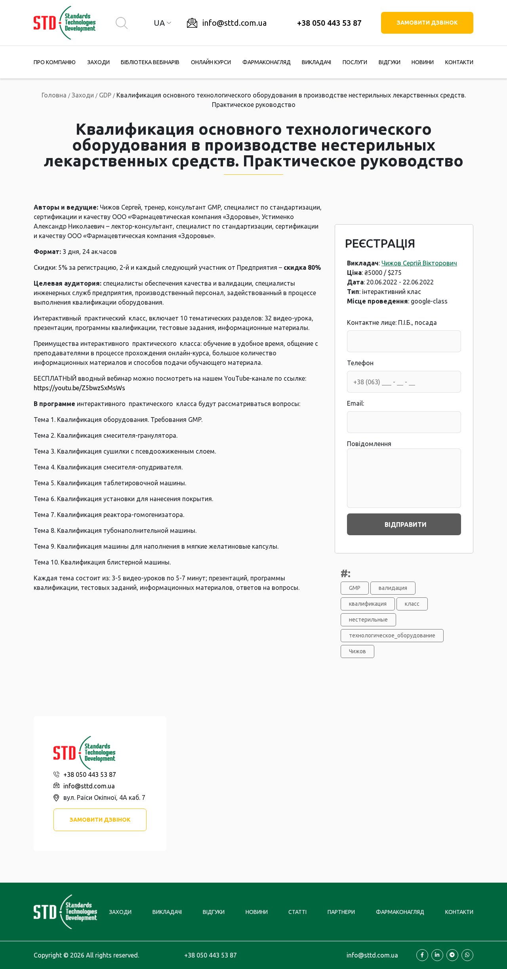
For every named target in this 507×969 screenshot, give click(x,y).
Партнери (341, 912)
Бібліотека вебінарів (150, 62)
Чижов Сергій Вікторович (419, 263)
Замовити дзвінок (427, 22)
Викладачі (316, 62)
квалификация (368, 604)
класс (412, 604)
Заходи (98, 62)
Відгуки (389, 62)
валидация (393, 588)
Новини (423, 62)
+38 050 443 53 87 (329, 22)
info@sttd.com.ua (234, 22)
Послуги (355, 62)
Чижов (357, 651)
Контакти (459, 62)
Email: (355, 403)
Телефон (360, 362)
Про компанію (55, 62)
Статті (297, 912)
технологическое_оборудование (392, 635)
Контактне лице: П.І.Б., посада (392, 322)
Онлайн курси (211, 62)
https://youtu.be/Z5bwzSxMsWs (79, 387)
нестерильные (368, 619)
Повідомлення (369, 443)
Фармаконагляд (266, 62)
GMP (354, 588)
